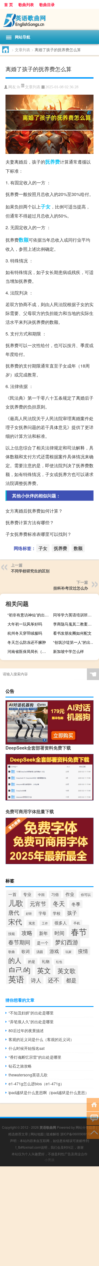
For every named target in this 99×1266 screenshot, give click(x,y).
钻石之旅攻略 (20, 1066)
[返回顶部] (93, 1132)
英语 (16, 979)
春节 (79, 931)
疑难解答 (52, 1133)
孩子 (72, 912)
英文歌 (66, 970)
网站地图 (37, 1133)
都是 (71, 980)
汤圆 (39, 951)
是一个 (42, 942)
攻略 (26, 933)
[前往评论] (93, 1118)
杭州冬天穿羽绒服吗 (24, 633)
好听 (29, 913)
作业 (69, 894)
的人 (14, 960)
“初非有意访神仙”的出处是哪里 (29, 615)
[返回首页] (93, 1104)
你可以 (86, 894)
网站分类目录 (85, 1127)
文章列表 (22, 49)
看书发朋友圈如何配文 (72, 633)
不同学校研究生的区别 (30, 570)
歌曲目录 (47, 4)
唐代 (13, 912)
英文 (44, 970)
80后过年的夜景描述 (26, 1030)
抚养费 (52, 161)
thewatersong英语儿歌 (28, 1075)
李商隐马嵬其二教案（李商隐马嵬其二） (75, 624)
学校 (57, 913)
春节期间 (19, 942)
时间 (59, 932)
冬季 (76, 904)
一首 (12, 894)
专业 (27, 894)
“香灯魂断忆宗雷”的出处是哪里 (35, 1057)
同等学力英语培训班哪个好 (75, 615)
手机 (76, 923)
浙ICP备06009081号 (75, 1133)
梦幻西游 (66, 941)
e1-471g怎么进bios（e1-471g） (36, 1083)
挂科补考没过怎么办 (70, 588)
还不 (53, 980)
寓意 (32, 923)
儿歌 (15, 902)
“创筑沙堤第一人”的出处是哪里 (75, 642)
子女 (46, 206)
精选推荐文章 (18, 1133)
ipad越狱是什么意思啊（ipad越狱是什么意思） (49, 1092)
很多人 (60, 923)
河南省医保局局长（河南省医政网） (29, 651)
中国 (41, 894)
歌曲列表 (26, 4)
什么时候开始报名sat (27, 1048)
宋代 (15, 921)
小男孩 (49, 1159)
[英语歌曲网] (49, 19)
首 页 (8, 4)
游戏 (54, 951)
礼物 (46, 961)
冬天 (59, 903)
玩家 (68, 952)
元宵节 (38, 904)
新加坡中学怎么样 (68, 651)
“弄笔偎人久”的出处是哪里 (31, 1021)
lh (18, 87)
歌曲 (11, 951)
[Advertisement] (49, 1216)
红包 (59, 962)
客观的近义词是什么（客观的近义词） (41, 1039)
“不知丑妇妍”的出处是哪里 (31, 1013)
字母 (42, 913)
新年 (43, 933)
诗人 (36, 980)
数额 (24, 239)
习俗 (55, 894)
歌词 (25, 951)
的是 (31, 961)
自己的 (19, 970)
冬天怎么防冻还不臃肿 (26, 642)
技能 (11, 933)
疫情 (83, 950)
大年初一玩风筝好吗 (24, 624)
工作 (45, 923)
